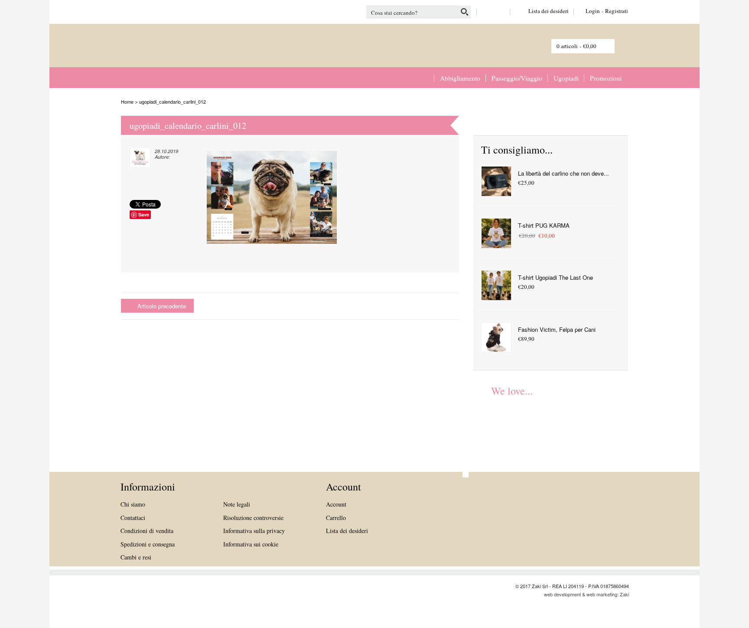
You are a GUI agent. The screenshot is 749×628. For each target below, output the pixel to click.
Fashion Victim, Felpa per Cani (557, 329)
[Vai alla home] (158, 52)
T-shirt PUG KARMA (544, 225)
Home (425, 78)
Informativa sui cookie (250, 544)
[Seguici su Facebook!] (487, 11)
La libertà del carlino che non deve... (563, 173)
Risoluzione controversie (253, 518)
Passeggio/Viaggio (517, 78)
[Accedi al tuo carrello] (615, 45)
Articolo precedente (161, 306)
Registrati (616, 11)
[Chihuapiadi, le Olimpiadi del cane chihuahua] (543, 425)
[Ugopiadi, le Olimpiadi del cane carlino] (495, 425)
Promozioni (606, 78)
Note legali (236, 504)
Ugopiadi (566, 78)
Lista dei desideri (542, 11)
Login (593, 11)
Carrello (336, 518)
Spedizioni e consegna (147, 544)
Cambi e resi (135, 557)
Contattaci (132, 518)
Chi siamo (132, 504)
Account (336, 504)
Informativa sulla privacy (254, 531)
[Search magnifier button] (464, 12)
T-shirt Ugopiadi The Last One (555, 277)
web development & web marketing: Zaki (586, 594)
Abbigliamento (460, 78)
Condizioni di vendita (146, 531)
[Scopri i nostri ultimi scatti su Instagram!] (500, 11)
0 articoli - (576, 46)
